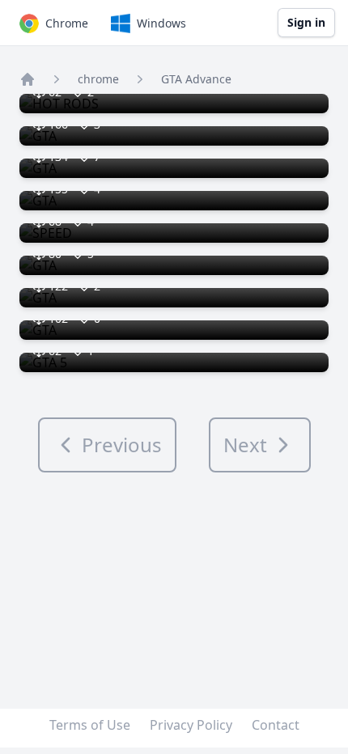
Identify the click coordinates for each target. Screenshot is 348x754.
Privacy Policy (191, 725)
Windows (161, 23)
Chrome (66, 23)
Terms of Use (89, 725)
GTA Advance (196, 79)
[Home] (27, 79)
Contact (275, 725)
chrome (98, 79)
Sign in (306, 22)
